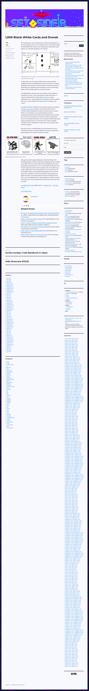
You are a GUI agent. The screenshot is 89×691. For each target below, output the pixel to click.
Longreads (67, 231)
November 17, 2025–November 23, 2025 (74, 385)
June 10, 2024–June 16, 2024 (71, 497)
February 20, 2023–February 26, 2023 (73, 597)
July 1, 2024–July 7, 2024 (70, 493)
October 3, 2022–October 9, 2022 (72, 628)
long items (67, 191)
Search (65, 43)
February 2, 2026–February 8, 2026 (73, 368)
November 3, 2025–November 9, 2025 (73, 388)
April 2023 (9, 334)
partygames (8, 58)
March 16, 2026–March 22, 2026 (72, 359)
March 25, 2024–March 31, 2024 (72, 513)
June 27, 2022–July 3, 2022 (71, 648)
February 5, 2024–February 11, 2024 (73, 523)
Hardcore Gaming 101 (70, 250)
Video (66, 184)
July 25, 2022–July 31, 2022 (71, 642)
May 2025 (9, 297)
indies (8, 388)
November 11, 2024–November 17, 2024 (74, 465)
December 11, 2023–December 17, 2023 (74, 535)
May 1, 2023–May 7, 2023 (70, 582)
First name (66, 143)
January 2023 (9, 338)
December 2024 (10, 304)
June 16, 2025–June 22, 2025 (71, 418)
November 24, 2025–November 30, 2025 (74, 384)
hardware (9, 383)
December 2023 (10, 322)
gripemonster (10, 382)
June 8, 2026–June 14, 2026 (71, 341)
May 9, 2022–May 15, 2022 (71, 659)
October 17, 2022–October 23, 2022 (73, 625)
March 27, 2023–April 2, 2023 (71, 589)
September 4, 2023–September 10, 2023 (74, 556)
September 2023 (10, 326)
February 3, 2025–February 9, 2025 (73, 446)
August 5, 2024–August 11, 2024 (72, 485)
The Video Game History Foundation (73, 229)
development (9, 372)
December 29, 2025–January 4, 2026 (73, 375)
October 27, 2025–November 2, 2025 (73, 390)
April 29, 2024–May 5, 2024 (71, 506)
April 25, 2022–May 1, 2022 (71, 661)
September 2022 (10, 344)
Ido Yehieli (67, 273)
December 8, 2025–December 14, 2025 (73, 381)
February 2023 (10, 337)
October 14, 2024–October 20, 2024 (73, 470)
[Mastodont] (28, 206)
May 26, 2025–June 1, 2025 (71, 422)
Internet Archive (69, 247)
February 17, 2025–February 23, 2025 (73, 443)
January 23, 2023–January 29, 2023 (73, 603)
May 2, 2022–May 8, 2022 (71, 660)
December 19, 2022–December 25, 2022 (74, 612)
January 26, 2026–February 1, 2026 (73, 369)
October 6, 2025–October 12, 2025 (72, 394)
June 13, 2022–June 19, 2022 (71, 651)
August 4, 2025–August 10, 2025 (72, 407)
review (8, 413)
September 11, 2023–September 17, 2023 (74, 554)
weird (8, 426)
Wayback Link (47, 185)
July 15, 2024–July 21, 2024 (71, 490)
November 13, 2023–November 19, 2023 (74, 541)
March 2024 (9, 317)
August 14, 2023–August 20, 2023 (72, 560)
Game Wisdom (69, 306)
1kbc (6, 54)
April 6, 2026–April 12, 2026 (71, 354)
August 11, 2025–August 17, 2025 (72, 406)
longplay (8, 398)
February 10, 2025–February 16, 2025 (73, 444)
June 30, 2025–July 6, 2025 (71, 415)
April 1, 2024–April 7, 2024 (71, 512)
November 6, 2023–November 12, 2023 (73, 542)
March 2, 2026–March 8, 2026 (72, 362)
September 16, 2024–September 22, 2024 (74, 476)
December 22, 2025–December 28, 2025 (74, 378)
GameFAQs (67, 232)
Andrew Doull (68, 269)
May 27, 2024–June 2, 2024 (71, 500)
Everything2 (68, 226)
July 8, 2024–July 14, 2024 (71, 491)
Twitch (70, 274)
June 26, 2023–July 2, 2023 (71, 570)
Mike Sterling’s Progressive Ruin (72, 223)
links (8, 394)
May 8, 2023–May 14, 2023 (71, 581)
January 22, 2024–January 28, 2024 (73, 526)
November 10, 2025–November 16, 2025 (74, 387)
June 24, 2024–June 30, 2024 (71, 494)
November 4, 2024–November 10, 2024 (74, 466)
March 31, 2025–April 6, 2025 (71, 434)
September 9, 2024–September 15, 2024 (74, 478)
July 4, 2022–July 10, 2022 (71, 647)
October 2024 (9, 307)
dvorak (6, 55)
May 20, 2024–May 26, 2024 (71, 501)
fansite (8, 376)
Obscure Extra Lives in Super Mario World (74, 75)
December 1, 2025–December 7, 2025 (73, 382)
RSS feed (67, 318)
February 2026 (10, 284)
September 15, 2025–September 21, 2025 (74, 399)
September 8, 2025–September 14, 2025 (74, 400)
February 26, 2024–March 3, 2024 (72, 519)
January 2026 (9, 285)
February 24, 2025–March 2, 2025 (72, 441)
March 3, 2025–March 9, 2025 (72, 440)
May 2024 (9, 315)
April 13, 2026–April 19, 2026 (71, 353)
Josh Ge (67, 274)
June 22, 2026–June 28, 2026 (71, 338)
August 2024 (9, 310)
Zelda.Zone (67, 276)
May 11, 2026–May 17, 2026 (71, 347)
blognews (9, 367)
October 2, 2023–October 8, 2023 (72, 550)
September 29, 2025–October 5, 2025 (73, 396)
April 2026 (9, 281)
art (7, 366)
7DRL (66, 217)
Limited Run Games (69, 222)
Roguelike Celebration (70, 219)
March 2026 (9, 282)
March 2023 (9, 335)
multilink (9, 402)
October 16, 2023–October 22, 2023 (73, 547)
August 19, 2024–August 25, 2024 (72, 482)
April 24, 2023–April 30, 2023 (71, 584)
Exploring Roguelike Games (72, 292)
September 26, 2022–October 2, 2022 (73, 629)
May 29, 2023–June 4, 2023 (71, 576)
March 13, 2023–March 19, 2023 (72, 592)
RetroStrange (69, 302)
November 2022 (10, 341)
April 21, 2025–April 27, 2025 (71, 429)
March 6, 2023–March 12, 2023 (72, 594)
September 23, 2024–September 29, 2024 (74, 475)
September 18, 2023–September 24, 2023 (74, 553)
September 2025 (10, 291)
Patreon (68, 299)
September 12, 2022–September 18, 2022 (74, 632)
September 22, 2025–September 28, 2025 (74, 397)
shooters (8, 420)
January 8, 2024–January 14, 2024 (72, 529)
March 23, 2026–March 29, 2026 (72, 357)
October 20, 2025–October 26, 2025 (73, 391)
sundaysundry (10, 422)
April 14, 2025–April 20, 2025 (71, 431)
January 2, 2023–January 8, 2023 (72, 607)
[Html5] (26, 206)
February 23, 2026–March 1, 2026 (72, 363)
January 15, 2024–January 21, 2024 (73, 528)
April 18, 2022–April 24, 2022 (71, 663)
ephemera (9, 375)
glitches (8, 380)
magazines (9, 400)
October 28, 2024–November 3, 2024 (73, 468)
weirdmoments (10, 427)
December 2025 (10, 287)
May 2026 (9, 279)
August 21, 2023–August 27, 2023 (72, 559)
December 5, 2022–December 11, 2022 (73, 614)
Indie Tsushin (72, 112)
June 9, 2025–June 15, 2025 (71, 419)
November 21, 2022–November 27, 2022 (74, 617)
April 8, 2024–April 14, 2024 (71, 510)
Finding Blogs (68, 319)
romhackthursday (11, 417)
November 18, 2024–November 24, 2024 (74, 463)
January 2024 (9, 320)
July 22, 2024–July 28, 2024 (71, 488)
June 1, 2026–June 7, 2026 (71, 343)
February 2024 (10, 319)
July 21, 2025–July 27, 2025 (71, 410)
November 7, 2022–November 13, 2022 (73, 620)
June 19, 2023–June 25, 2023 (71, 572)
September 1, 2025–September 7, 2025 (73, 401)
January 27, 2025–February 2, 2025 (73, 447)
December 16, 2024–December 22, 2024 (74, 457)
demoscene (9, 370)
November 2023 (10, 323)
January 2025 (9, 303)
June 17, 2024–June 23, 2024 (71, 495)
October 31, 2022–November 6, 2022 (73, 622)
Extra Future (69, 303)
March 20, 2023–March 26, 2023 (72, 591)
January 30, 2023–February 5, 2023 (73, 601)
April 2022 (9, 351)
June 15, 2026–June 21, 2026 (71, 340)
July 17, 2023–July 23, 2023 (71, 566)
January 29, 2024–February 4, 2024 (73, 525)
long (8, 397)
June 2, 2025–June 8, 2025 (71, 421)
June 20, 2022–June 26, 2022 (71, 650)
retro (8, 411)
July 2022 (9, 347)
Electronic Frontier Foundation (72, 244)
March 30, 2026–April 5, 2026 (72, 356)
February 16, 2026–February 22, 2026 (73, 365)
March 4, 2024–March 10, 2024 (72, 517)
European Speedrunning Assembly (73, 238)
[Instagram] (24, 206)
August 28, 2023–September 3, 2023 (73, 557)
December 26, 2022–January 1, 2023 (73, 609)
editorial (8, 373)
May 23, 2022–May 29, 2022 (71, 656)
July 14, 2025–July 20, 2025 (71, 412)
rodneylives (8, 46)
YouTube (68, 308)
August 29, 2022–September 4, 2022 (73, 635)
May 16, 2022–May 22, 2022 (71, 657)
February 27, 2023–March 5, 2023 (72, 595)
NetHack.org (68, 212)
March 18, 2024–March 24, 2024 (72, 515)
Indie (66, 168)
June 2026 (9, 278)
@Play (66, 180)
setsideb (8, 419)
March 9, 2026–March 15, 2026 (72, 360)
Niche (66, 171)
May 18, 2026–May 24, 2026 (71, 346)
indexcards (7, 57)
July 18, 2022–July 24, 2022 (71, 644)
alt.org (66, 213)
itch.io (67, 296)
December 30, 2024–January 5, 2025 (73, 453)
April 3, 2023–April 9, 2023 (71, 588)
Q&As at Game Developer (71, 298)
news (8, 404)
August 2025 (9, 293)
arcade (8, 363)
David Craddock (68, 267)
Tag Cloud (67, 167)
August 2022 (9, 345)
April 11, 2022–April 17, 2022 (71, 664)
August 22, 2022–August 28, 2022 (72, 636)
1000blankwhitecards (10, 52)
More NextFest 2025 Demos (71, 77)
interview (9, 389)
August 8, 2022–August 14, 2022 (72, 639)
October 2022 (9, 342)
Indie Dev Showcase (69, 178)
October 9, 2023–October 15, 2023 (72, 548)
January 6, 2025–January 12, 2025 (72, 451)
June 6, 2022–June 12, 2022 (71, 653)
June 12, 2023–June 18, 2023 (71, 573)
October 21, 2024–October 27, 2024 (73, 469)
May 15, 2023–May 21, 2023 (71, 579)
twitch (8, 423)
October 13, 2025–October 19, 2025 (73, 393)
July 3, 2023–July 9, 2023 (70, 569)
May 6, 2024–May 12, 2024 (71, 504)
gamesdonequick (10, 379)
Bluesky (67, 295)
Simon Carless (68, 266)
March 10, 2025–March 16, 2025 (72, 438)
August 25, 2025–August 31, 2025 (72, 403)
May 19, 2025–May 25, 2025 (71, 423)
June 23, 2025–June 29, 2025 (71, 416)
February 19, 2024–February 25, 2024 (73, 520)
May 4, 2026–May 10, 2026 (71, 349)
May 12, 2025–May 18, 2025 (71, 425)
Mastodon (68, 293)
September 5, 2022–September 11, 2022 (74, 634)
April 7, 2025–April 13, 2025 (71, 432)
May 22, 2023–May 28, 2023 (71, 578)
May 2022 (9, 350)
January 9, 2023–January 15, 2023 (72, 606)
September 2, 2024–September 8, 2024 (74, 479)
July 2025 (9, 294)
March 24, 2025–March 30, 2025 (72, 435)
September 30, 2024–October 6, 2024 (73, 473)
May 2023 (9, 332)
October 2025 (9, 290)
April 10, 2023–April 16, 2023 (71, 587)
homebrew (9, 385)
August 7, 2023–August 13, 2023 (72, 562)
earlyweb (11, 55)
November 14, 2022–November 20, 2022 (74, 619)
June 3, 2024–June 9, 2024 (71, 498)
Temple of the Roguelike (70, 234)
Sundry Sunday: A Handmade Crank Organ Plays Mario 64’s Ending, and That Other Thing (74, 68)
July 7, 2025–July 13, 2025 (71, 413)
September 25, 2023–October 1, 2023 (73, 551)
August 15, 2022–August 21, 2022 (72, 638)
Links (80, 318)
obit (7, 407)
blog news (67, 196)
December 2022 (10, 340)
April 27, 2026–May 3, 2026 (71, 350)
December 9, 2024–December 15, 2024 (73, 459)
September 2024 (10, 309)
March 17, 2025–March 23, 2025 (72, 437)
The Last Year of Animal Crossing (72, 72)
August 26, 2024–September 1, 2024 (73, 481)
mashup (8, 401)
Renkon (66, 112)
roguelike (9, 414)
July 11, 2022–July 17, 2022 (71, 645)
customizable (11, 54)
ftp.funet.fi (67, 216)
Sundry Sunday (68, 181)
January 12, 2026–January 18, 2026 (73, 372)
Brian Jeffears (68, 270)
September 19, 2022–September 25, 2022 (74, 631)
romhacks (9, 416)
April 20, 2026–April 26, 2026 (72, 351)
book (6, 50)
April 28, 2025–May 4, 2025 (71, 428)
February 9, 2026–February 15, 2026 (73, 366)
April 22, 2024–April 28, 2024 (71, 507)
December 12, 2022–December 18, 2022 (74, 613)
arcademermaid (10, 364)
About (77, 318)
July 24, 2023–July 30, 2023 (71, 565)
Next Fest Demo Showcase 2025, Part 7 (73, 65)
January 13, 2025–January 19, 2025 (73, 450)
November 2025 (10, 288)
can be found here (28, 109)
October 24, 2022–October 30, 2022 (73, 623)
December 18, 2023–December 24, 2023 (74, 534)
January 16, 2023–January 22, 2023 (73, 604)
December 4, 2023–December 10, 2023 (73, 537)
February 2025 (10, 301)
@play (8, 361)
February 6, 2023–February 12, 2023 (73, 600)
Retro (66, 170)
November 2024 (10, 306)
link (7, 392)
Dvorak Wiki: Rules (26, 191)
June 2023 (9, 331)
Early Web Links (68, 74)
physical (13, 58)
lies (7, 391)
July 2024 (9, 312)
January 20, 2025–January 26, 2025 (73, 448)
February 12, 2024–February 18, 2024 (73, 522)
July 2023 (9, 329)
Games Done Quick (69, 235)
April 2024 (9, 316)
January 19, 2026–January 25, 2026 (73, 371)
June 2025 (9, 295)
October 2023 (9, 325)
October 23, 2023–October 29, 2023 (73, 545)
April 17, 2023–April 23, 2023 (71, 585)
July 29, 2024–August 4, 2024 (71, 487)
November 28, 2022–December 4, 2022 (74, 616)
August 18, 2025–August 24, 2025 (72, 404)
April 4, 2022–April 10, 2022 (71, 666)
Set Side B (7, 684)
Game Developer (68, 210)
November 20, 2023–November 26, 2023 (74, 540)
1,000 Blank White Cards (27, 185)
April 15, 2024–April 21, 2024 (71, 509)
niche (9, 50)
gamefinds (9, 378)
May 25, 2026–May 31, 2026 (71, 344)
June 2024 (9, 313)
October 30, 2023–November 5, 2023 (73, 544)
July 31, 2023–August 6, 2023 (71, 563)
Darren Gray (68, 271)
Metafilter (67, 225)
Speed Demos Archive (70, 241)
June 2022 (9, 348)
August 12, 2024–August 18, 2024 (72, 484)
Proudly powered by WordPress (18, 684)
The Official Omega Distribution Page (73, 251)
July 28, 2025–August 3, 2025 (71, 409)
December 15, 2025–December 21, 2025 (74, 379)
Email (65, 147)
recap (8, 410)
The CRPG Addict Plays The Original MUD (74, 71)
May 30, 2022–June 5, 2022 (71, 654)
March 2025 (9, 300)
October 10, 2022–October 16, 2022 (73, 626)
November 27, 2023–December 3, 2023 (73, 538)
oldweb (8, 408)
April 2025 (9, 298)
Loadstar (8, 395)
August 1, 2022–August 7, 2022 (72, 641)
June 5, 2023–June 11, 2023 (71, 575)
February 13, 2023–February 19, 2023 (73, 598)
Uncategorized (10, 425)
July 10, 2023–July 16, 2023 (71, 567)
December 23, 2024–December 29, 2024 (74, 456)
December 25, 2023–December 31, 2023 (74, 532)
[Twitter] (22, 206)
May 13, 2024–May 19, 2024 (71, 503)
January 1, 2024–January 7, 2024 (72, 531)
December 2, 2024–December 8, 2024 (73, 460)
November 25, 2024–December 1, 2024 (73, 462)
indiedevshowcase (11, 386)
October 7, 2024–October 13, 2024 (72, 472)
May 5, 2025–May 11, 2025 (71, 426)
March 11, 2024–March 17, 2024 (72, 516)
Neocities (45, 97)
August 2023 (9, 328)
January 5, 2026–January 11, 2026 (72, 374)
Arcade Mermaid (69, 183)
